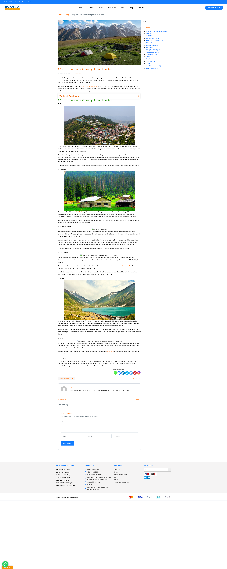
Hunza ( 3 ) (149, 47)
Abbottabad (78, 212)
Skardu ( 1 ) (149, 57)
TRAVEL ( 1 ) (149, 64)
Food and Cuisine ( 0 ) (153, 38)
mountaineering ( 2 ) (152, 52)
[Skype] (127, 373)
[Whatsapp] (115, 373)
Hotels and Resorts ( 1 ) (153, 45)
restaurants (110, 351)
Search (145, 21)
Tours (91, 8)
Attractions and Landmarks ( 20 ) (157, 31)
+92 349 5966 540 (10, 2)
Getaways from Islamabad (67, 378)
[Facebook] (119, 373)
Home (81, 8)
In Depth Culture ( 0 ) (153, 50)
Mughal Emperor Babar (124, 266)
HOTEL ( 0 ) (149, 43)
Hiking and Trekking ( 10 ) (154, 41)
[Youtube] (155, 474)
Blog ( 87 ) (149, 34)
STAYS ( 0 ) (149, 59)
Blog (131, 8)
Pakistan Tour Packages (65, 465)
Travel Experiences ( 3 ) (153, 66)
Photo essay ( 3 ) (151, 54)
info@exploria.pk (26, 2)
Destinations (111, 8)
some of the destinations (89, 86)
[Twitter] (131, 373)
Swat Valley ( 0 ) (151, 61)
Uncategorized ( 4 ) (152, 68)
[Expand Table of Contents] (137, 96)
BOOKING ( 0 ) (150, 36)
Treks (100, 8)
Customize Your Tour (214, 8)
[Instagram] (139, 373)
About (140, 8)
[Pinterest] (135, 373)
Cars (122, 8)
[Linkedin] (123, 373)
